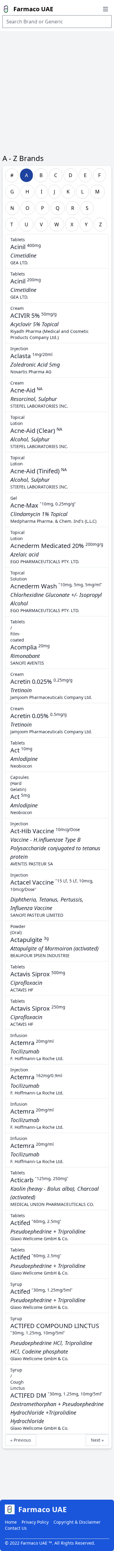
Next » (97, 1440)
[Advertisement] (57, 91)
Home (11, 1522)
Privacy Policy (35, 1522)
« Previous (20, 1440)
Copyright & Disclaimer (77, 1522)
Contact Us (16, 1528)
